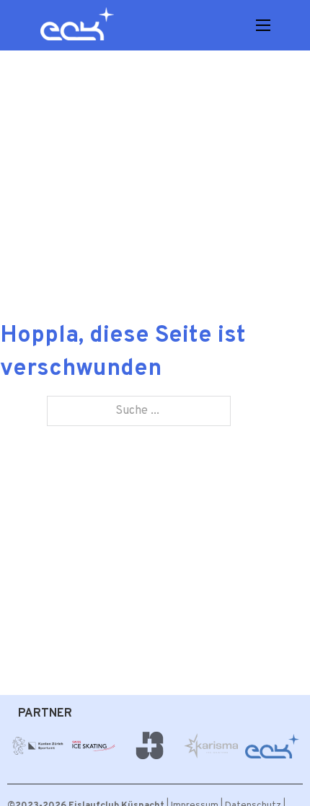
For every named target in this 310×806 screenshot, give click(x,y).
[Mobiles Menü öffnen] (263, 25)
